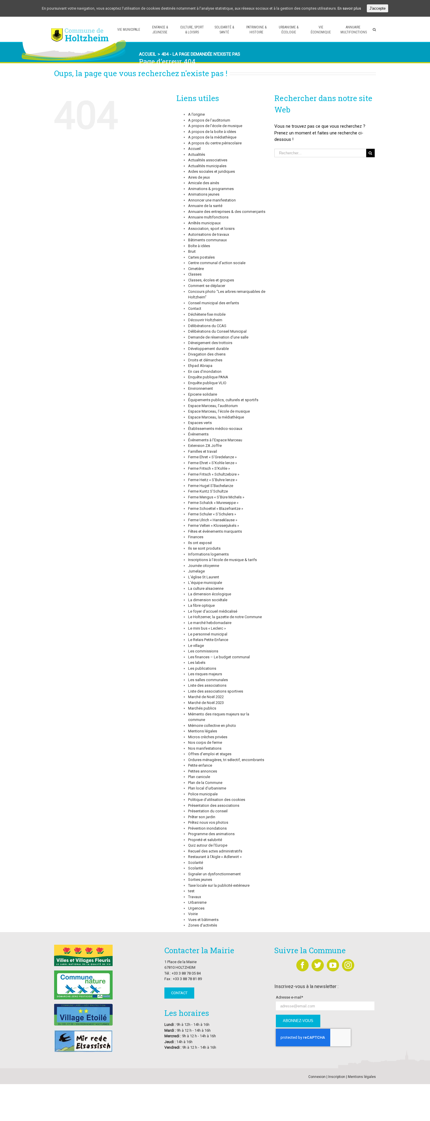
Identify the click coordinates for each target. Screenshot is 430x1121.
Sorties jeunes (200, 879)
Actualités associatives (207, 160)
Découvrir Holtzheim (205, 320)
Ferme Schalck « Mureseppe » (213, 502)
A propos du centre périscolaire (215, 143)
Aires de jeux (199, 177)
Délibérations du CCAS (207, 326)
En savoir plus (349, 8)
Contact (194, 308)
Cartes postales (201, 257)
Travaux (194, 897)
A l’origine (196, 114)
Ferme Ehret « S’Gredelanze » (212, 457)
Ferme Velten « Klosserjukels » (213, 525)
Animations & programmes (211, 189)
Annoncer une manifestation (212, 200)
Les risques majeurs (205, 674)
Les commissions (203, 651)
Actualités (196, 154)
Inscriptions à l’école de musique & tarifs (222, 560)
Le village (196, 645)
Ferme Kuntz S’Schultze (208, 491)
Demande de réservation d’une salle (218, 337)
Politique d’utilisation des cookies (216, 799)
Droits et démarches (205, 360)
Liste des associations (207, 685)
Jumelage (196, 571)
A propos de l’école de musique (215, 126)
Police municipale (203, 794)
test (191, 891)
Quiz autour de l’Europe (207, 845)
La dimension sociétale (207, 600)
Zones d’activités (202, 925)
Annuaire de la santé (205, 206)
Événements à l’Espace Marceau (215, 440)
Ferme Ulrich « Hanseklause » (212, 520)
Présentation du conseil (208, 811)
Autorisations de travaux (208, 234)
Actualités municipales (207, 166)
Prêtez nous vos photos (208, 822)
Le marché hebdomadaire (209, 623)
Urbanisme (197, 902)
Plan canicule (199, 777)
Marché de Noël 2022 (206, 697)
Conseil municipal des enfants (213, 303)
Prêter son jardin (201, 817)
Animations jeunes (203, 194)
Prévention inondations (207, 828)
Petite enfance (200, 765)
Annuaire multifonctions (208, 217)
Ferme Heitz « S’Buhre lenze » (212, 480)
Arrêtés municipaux (204, 223)
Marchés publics (202, 708)
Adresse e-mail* (289, 997)
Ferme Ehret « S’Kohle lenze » (212, 463)
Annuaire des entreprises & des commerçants (226, 211)
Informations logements (208, 554)
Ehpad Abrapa (200, 365)
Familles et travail (202, 451)
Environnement (200, 388)
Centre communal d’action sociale (216, 263)
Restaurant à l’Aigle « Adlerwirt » (215, 857)
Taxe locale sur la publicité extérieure (219, 885)
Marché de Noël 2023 (206, 702)
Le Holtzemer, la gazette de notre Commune (225, 617)
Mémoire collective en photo (212, 725)
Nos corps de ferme (205, 742)
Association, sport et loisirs (211, 228)
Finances (195, 537)
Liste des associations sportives (215, 691)
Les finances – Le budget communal (219, 657)
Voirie (193, 914)
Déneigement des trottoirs (210, 343)
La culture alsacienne (205, 588)
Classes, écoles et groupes (211, 280)
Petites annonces (202, 771)
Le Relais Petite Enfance (208, 640)
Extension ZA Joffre (205, 445)
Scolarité (195, 862)
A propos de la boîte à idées (212, 131)
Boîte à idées (199, 246)
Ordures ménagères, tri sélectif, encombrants (226, 760)
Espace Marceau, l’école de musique (219, 411)
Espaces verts (200, 423)
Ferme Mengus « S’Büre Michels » (216, 497)
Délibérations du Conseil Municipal (217, 331)
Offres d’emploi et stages (209, 754)
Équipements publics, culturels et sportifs (223, 400)
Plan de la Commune (205, 782)
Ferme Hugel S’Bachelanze (210, 485)
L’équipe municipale (205, 582)
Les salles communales (208, 680)
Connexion (317, 1077)
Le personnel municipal (207, 634)
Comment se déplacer (206, 285)
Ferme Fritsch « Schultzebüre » (213, 474)
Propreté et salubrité (205, 840)
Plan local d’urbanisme (207, 788)
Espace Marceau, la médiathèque (216, 417)
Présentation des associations (213, 805)
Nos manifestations (204, 748)
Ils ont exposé (200, 543)
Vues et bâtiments (203, 919)
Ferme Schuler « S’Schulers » (212, 514)
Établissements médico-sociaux (215, 428)
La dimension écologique (209, 594)
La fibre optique (201, 605)
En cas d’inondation (204, 371)
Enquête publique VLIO (207, 383)
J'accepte (377, 8)
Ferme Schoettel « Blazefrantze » (215, 508)
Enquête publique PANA (208, 377)
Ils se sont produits (204, 548)
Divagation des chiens (207, 354)
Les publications (202, 668)
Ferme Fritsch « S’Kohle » (209, 468)
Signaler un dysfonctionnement (214, 874)
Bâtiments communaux (207, 240)
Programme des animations (211, 834)
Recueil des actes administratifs (215, 851)
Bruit (192, 251)
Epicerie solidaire (202, 394)
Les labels (196, 662)
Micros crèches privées (207, 737)
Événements (198, 434)
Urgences (196, 908)
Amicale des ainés (203, 183)
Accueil (194, 148)
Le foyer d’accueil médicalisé (212, 611)
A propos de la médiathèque (212, 137)
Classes (195, 274)
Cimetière (196, 268)
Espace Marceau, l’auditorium (213, 406)
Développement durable (208, 348)
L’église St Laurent (203, 577)
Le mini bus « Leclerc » (207, 628)
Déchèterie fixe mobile (207, 314)
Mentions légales (202, 731)
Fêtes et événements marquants (215, 531)
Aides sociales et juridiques (211, 171)
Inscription (336, 1077)
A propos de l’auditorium (209, 120)
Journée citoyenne (203, 565)
